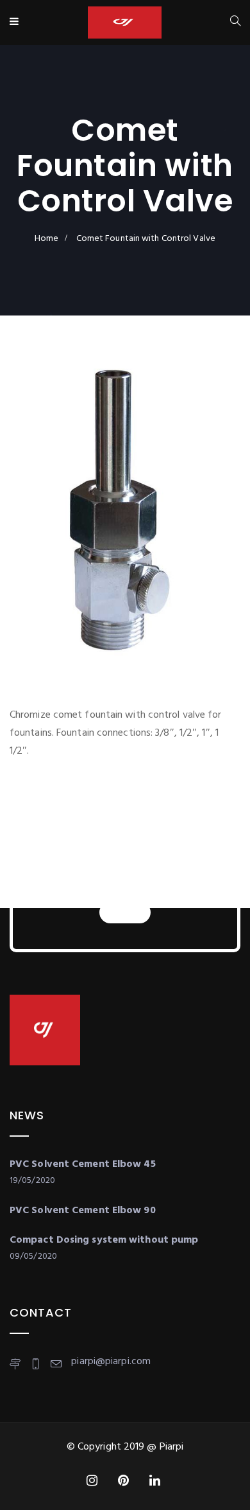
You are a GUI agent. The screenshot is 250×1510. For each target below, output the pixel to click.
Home (46, 238)
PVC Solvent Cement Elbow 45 (83, 1164)
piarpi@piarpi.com (111, 1361)
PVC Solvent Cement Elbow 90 (83, 1210)
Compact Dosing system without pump (104, 1240)
